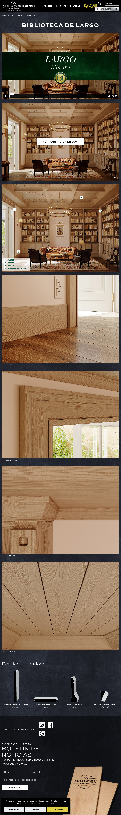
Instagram (42, 725)
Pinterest (42, 733)
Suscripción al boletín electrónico (107, 9)
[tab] (30, 6)
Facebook (50, 725)
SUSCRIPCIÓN (15, 788)
